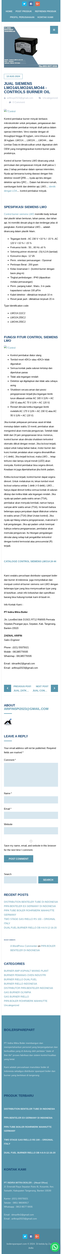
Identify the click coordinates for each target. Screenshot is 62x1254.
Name (8, 793)
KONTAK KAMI (45, 17)
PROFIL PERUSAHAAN (22, 17)
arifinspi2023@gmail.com (26, 709)
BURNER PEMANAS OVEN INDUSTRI (25, 975)
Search (7, 874)
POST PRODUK (24, 11)
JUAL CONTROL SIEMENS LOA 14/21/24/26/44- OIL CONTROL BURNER (45, 688)
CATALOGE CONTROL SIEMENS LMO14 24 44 (30, 561)
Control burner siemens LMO (19, 214)
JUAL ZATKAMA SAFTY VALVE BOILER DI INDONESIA (22, 688)
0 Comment (19, 102)
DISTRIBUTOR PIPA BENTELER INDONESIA (28, 988)
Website (8, 824)
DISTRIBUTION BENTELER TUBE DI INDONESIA (31, 901)
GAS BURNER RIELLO (16, 996)
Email (7, 808)
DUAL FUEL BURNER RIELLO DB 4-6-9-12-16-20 (30, 927)
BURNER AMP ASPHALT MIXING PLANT (26, 970)
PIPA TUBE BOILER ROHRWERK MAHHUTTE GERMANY (28, 1129)
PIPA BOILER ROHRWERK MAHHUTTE (25, 1001)
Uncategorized (50, 98)
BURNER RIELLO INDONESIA (20, 983)
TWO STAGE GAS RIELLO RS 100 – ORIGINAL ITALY (28, 1141)
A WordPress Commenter (23, 946)
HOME (9, 11)
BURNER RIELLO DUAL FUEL (20, 979)
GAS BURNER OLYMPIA (17, 992)
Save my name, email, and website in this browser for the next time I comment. (30, 847)
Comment (10, 760)
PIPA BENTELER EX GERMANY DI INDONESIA (30, 906)
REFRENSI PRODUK (45, 11)
